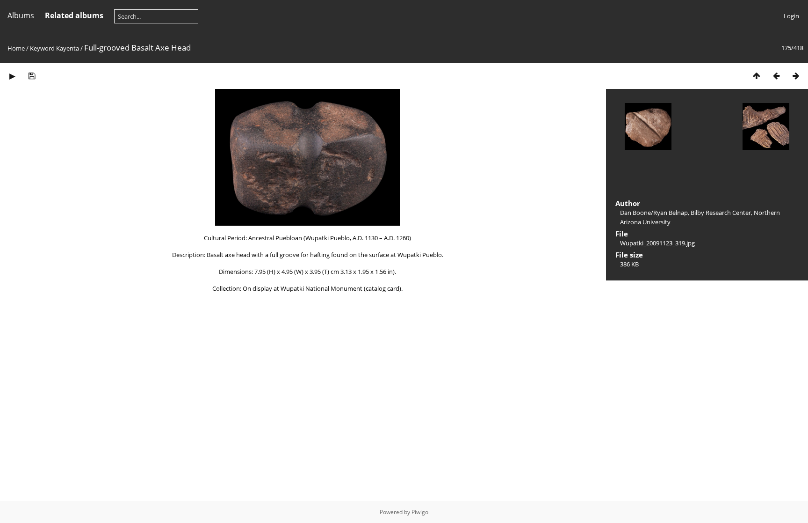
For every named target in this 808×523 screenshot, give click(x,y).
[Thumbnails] (756, 75)
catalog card (382, 288)
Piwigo (419, 512)
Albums (20, 15)
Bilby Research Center (721, 212)
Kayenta (67, 48)
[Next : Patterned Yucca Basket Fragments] (796, 75)
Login (791, 16)
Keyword (42, 48)
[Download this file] (32, 75)
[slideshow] (12, 75)
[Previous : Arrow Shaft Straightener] (776, 75)
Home (16, 48)
